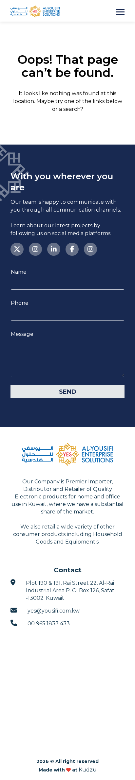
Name (19, 272)
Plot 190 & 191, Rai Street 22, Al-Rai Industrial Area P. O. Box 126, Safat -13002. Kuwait (70, 590)
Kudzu (88, 770)
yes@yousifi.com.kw (54, 611)
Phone (20, 303)
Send (67, 391)
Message (22, 334)
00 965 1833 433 (49, 623)
